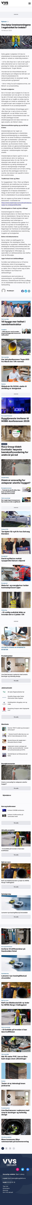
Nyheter (4, 21)
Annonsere (6, 1188)
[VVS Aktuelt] (4, 3)
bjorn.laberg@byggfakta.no (17, 1178)
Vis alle (16, 680)
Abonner (5, 1190)
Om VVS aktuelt (8, 1192)
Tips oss (5, 1186)
